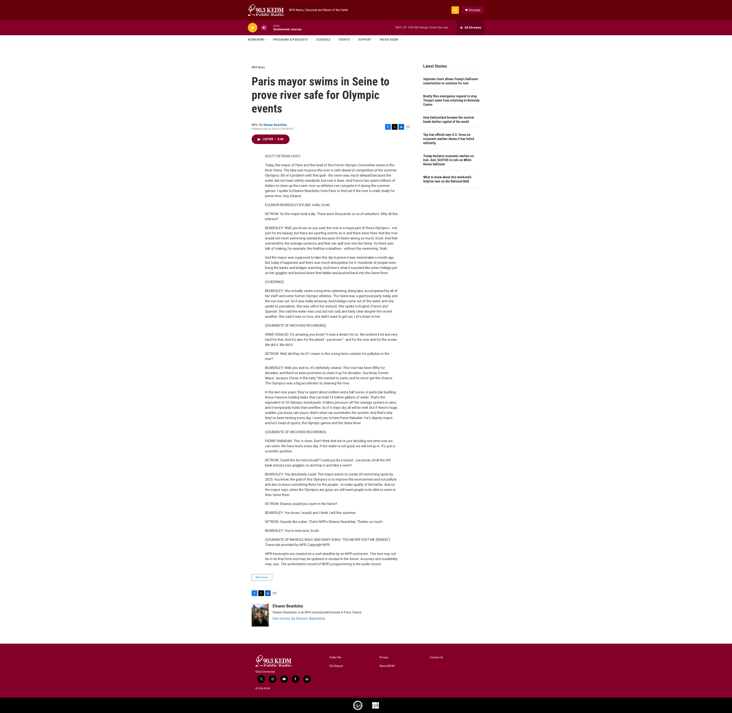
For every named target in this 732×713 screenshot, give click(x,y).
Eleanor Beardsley (275, 125)
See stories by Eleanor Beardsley (299, 618)
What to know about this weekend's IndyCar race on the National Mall (447, 179)
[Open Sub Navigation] (267, 39)
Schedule (323, 39)
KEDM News (256, 39)
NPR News (258, 67)
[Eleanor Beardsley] (260, 615)
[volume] (264, 27)
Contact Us (436, 657)
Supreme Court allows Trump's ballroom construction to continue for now (450, 81)
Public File (335, 657)
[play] (253, 28)
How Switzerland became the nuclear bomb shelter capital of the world (448, 119)
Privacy (384, 657)
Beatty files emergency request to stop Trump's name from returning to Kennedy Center (451, 100)
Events (344, 39)
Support (365, 39)
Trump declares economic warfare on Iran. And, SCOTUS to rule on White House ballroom (448, 160)
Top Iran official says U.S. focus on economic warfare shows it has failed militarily (448, 139)
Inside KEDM (389, 39)
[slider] (270, 28)
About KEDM (387, 666)
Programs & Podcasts (290, 39)
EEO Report (336, 666)
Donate (474, 10)
